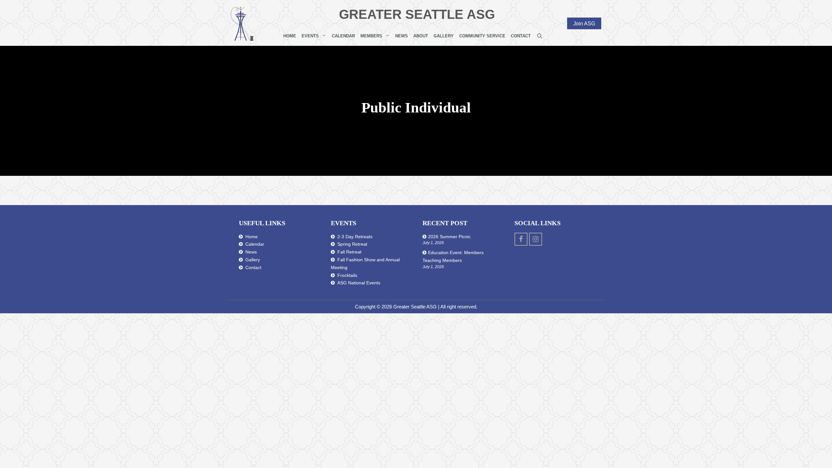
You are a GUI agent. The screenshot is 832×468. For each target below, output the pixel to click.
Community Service (482, 35)
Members (371, 35)
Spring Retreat (352, 244)
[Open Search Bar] (540, 36)
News (401, 35)
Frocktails (347, 275)
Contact (521, 35)
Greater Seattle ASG (417, 14)
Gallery (444, 35)
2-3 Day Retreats (354, 236)
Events (310, 35)
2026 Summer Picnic (449, 236)
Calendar (343, 35)
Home (289, 35)
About (420, 35)
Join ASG (584, 23)
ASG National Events (358, 282)
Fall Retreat (349, 251)
